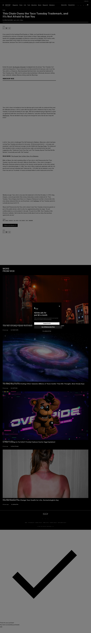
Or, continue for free (47, 331)
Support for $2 (46, 323)
